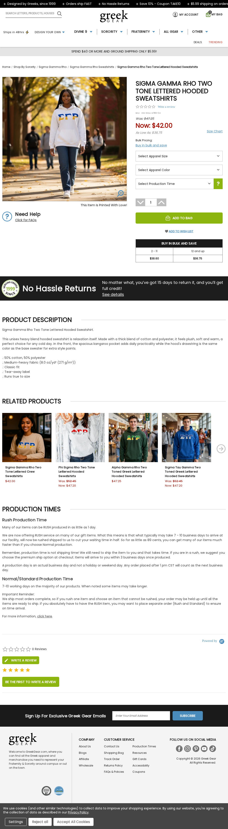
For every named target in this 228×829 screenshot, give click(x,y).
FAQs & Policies (114, 772)
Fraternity (141, 31)
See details (113, 294)
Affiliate (84, 759)
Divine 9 (80, 31)
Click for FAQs (26, 220)
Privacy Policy (78, 812)
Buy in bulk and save (151, 145)
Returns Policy (113, 765)
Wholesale (86, 765)
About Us (85, 746)
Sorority (109, 31)
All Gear (171, 31)
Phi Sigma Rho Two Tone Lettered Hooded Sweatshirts (77, 471)
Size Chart (215, 131)
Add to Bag (183, 218)
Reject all (40, 821)
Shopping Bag (114, 753)
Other (197, 31)
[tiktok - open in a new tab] (212, 748)
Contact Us (111, 746)
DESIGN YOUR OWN (48, 32)
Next (221, 448)
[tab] (20, 660)
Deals (198, 42)
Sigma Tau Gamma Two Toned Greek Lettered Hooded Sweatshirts (183, 471)
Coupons (138, 772)
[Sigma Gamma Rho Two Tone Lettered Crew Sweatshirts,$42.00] (26, 437)
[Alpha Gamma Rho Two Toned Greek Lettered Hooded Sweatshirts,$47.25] (133, 437)
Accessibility (140, 765)
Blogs (83, 753)
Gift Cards (139, 759)
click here (44, 616)
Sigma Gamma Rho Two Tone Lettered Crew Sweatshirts (23, 471)
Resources (139, 753)
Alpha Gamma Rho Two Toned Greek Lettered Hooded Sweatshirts (129, 471)
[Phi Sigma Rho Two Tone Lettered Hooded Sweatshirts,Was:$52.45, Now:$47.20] (80, 437)
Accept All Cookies (73, 821)
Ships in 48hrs (13, 32)
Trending (215, 42)
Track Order (112, 759)
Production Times (144, 746)
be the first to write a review (30, 681)
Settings (16, 821)
